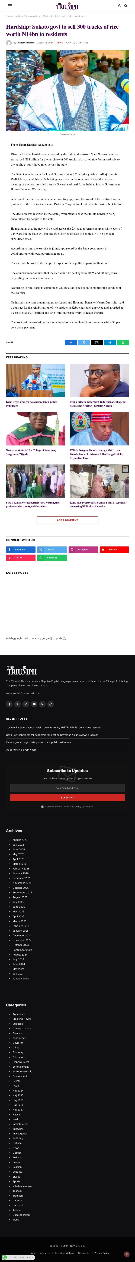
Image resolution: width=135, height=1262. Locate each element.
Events (16, 1080)
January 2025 (21, 930)
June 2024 (19, 964)
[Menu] (10, 6)
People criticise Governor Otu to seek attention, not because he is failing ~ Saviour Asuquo (98, 404)
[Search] (125, 6)
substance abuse (22, 1186)
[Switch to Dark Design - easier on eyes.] (119, 5)
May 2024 (18, 968)
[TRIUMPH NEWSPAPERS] (67, 5)
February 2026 (21, 868)
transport (18, 1205)
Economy (18, 1052)
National (17, 1142)
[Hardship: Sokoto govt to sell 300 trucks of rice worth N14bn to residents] (67, 90)
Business (18, 1023)
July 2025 (18, 901)
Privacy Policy (101, 1253)
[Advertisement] (67, 611)
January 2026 (21, 873)
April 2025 (18, 916)
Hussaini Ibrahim (25, 42)
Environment (20, 1076)
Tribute (17, 1210)
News (60, 43)
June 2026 (19, 849)
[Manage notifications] (127, 1254)
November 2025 (22, 882)
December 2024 (22, 935)
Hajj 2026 (18, 1104)
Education (18, 1057)
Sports (16, 1181)
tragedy (17, 1200)
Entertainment (21, 1066)
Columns (17, 1033)
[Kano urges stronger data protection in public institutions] (35, 380)
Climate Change (22, 1028)
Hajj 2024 (18, 1090)
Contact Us (84, 1253)
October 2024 (21, 944)
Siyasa (16, 1176)
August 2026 (20, 839)
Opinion (17, 1152)
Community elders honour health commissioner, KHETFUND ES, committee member (54, 727)
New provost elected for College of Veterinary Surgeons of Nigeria (31, 452)
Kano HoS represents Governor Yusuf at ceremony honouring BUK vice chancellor (98, 504)
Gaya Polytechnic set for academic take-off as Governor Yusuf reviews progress (52, 734)
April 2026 (18, 859)
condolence (19, 1037)
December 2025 (22, 878)
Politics (17, 1157)
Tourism (17, 1190)
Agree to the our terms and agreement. (69, 806)
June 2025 (19, 906)
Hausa (16, 1114)
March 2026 (20, 863)
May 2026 (18, 854)
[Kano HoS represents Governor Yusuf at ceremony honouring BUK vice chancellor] (99, 481)
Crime (16, 1047)
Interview (18, 1128)
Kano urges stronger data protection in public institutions (31, 404)
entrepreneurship (22, 1071)
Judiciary (18, 1138)
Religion (17, 1166)
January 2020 (21, 978)
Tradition (18, 1195)
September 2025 (22, 892)
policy (78, 806)
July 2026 (18, 844)
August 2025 (20, 897)
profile (16, 1162)
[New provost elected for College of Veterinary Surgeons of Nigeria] (35, 429)
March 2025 (20, 921)
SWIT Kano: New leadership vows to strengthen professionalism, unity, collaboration (33, 504)
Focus (16, 1085)
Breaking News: (22, 1018)
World (16, 1219)
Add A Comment (67, 520)
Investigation (20, 1133)
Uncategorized (21, 1214)
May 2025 (18, 911)
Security (17, 1171)
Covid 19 (18, 1042)
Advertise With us (64, 1253)
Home (9, 16)
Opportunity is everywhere (21, 749)
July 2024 (18, 959)
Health (16, 1119)
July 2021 (18, 973)
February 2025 (21, 925)
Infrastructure (20, 1123)
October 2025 (21, 887)
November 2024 (22, 940)
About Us (45, 1253)
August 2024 (20, 954)
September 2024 (22, 949)
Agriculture (19, 1014)
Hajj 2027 (18, 1109)
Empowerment (21, 1061)
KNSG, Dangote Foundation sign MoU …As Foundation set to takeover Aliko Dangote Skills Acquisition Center (96, 454)
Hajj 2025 (18, 1095)
